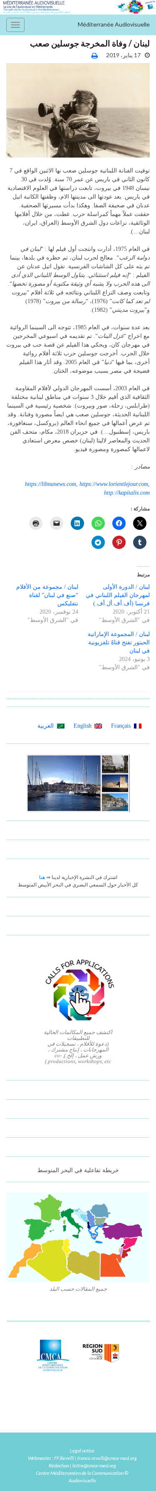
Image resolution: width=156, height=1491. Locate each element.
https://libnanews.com (50, 484)
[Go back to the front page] (78, 7)
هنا (42, 877)
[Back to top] (18, 1472)
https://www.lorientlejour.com (113, 484)
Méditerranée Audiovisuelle (114, 24)
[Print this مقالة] (95, 55)
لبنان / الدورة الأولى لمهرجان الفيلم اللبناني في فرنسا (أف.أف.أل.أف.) (118, 595)
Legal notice (82, 1450)
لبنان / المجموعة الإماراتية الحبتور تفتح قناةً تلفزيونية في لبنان (119, 642)
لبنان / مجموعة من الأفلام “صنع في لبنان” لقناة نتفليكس (47, 595)
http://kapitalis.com (127, 493)
